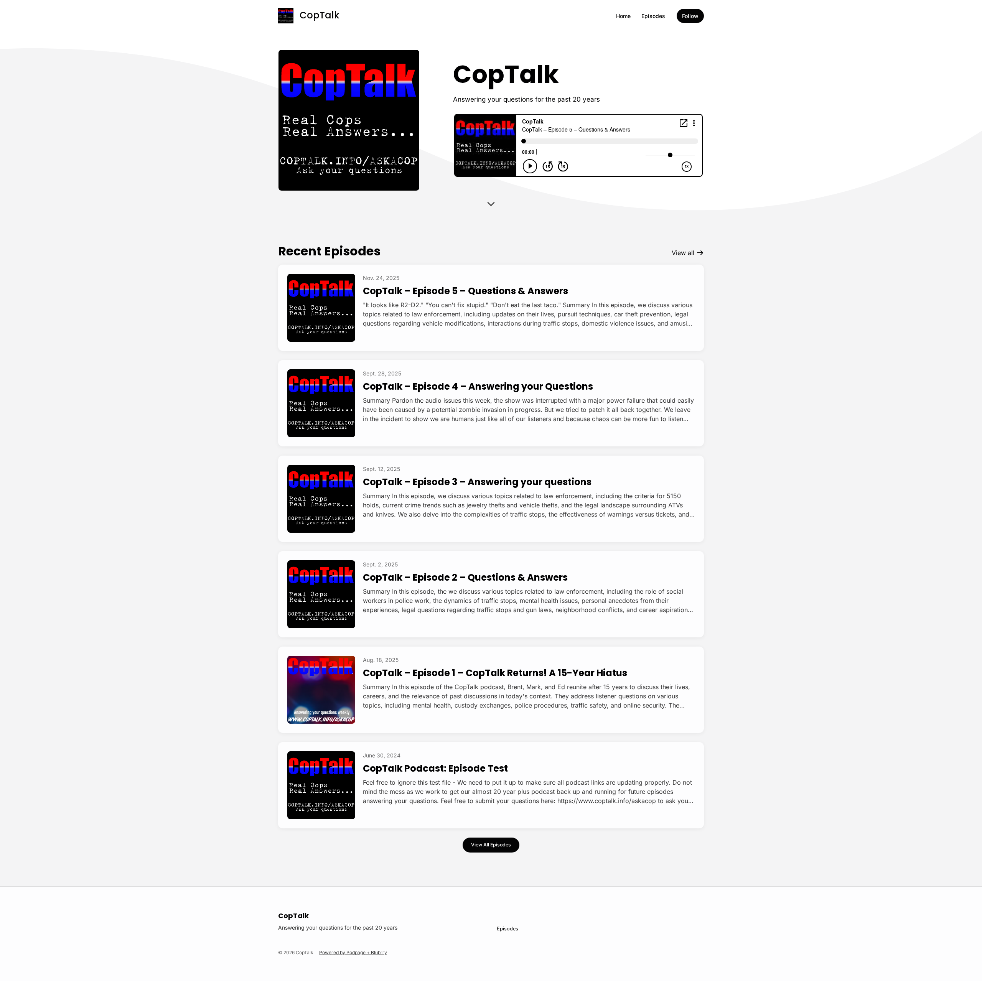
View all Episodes (491, 845)
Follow (690, 16)
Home (623, 16)
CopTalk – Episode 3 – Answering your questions (477, 482)
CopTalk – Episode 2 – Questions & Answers (465, 577)
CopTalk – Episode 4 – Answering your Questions (478, 386)
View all (684, 253)
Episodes (653, 16)
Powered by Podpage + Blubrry (353, 952)
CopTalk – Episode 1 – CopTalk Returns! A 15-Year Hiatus (495, 673)
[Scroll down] (491, 207)
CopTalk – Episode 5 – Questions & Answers (465, 291)
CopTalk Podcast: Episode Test (435, 768)
